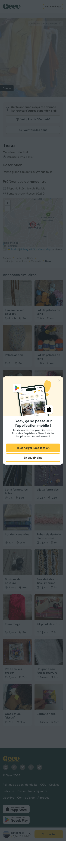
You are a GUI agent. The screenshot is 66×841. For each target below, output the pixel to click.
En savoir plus (33, 457)
